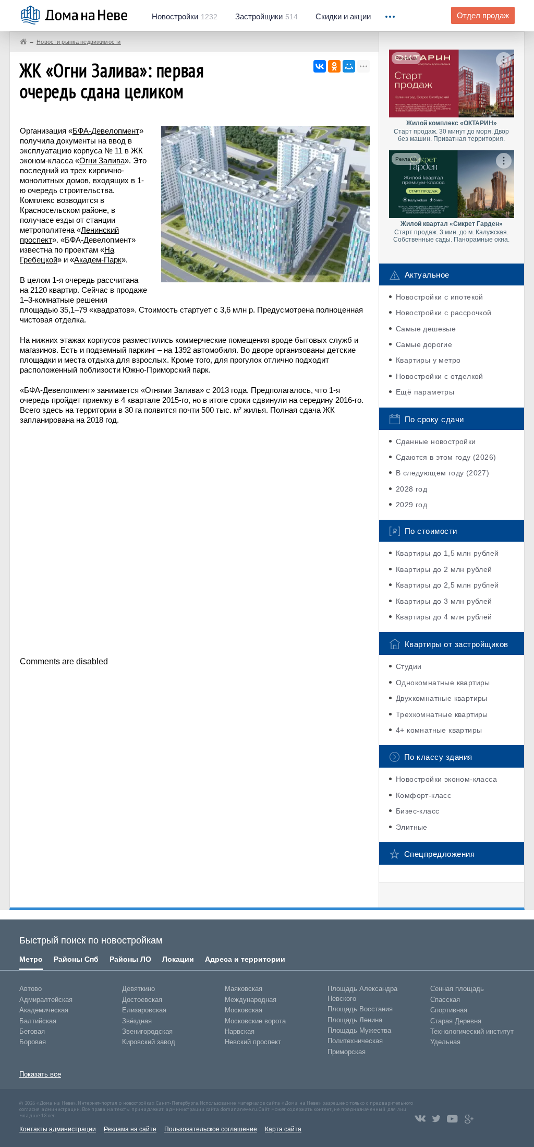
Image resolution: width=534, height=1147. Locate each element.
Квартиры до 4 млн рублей (444, 617)
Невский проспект (253, 1042)
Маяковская (243, 989)
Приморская (346, 1052)
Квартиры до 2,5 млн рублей (447, 585)
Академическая (43, 1010)
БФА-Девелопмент (105, 130)
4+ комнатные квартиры (439, 730)
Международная (250, 999)
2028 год (411, 489)
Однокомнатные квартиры (443, 682)
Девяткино (138, 989)
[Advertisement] (194, 539)
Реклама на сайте (130, 1129)
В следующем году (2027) (442, 473)
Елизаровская (144, 1010)
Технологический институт (472, 1031)
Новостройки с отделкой (439, 376)
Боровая (32, 1042)
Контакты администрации (57, 1129)
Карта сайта (283, 1129)
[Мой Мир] (349, 66)
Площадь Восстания (360, 1009)
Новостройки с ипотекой (439, 297)
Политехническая (355, 1041)
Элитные (412, 827)
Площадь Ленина (354, 1020)
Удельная (445, 1042)
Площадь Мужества (359, 1030)
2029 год (411, 504)
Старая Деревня (455, 1021)
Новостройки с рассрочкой (444, 312)
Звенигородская (147, 1031)
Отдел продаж (483, 15)
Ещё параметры (425, 392)
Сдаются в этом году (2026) (446, 457)
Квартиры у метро (428, 360)
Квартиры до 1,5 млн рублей (447, 553)
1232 (184, 17)
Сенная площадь (457, 989)
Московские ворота (255, 1021)
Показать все (40, 1074)
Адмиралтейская (45, 999)
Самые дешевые (426, 329)
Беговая (32, 1031)
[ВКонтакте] (319, 66)
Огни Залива (102, 160)
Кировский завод (148, 1042)
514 (266, 17)
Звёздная (137, 1021)
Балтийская (37, 1021)
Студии (408, 666)
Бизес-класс (417, 811)
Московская (243, 1010)
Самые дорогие (424, 344)
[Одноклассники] (334, 66)
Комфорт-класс (423, 795)
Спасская (445, 999)
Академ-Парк (98, 259)
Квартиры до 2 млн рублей (444, 569)
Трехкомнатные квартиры (442, 714)
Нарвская (239, 1031)
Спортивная (448, 1010)
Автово (30, 989)
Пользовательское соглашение (210, 1129)
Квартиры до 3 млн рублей (444, 601)
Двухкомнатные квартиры (442, 698)
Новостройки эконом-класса (446, 779)
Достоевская (142, 999)
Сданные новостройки (436, 441)
